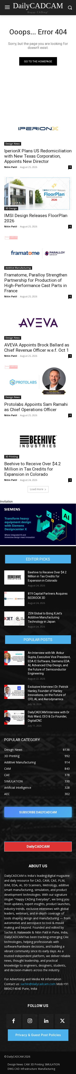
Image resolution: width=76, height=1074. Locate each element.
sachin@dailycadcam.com (38, 984)
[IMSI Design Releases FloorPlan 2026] (38, 193)
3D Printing (11, 456)
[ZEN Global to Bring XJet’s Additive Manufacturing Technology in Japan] (14, 618)
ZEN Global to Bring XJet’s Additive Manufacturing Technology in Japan (45, 617)
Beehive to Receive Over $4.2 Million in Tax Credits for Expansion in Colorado (32, 469)
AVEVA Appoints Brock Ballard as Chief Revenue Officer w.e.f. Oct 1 (36, 347)
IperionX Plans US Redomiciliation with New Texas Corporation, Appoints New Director (38, 156)
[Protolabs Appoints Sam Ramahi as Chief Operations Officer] (38, 382)
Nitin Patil (10, 167)
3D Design (11, 208)
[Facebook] (14, 1021)
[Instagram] (30, 1021)
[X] (62, 1021)
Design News (12, 143)
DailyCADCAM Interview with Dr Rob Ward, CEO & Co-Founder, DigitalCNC (48, 716)
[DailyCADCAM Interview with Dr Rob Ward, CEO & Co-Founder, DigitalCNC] (14, 717)
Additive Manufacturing (18, 267)
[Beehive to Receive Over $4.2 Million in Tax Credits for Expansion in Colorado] (38, 442)
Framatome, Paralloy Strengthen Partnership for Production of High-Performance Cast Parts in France (35, 282)
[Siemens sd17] (38, 544)
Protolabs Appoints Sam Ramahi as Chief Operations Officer (36, 407)
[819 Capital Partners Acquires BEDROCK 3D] (14, 599)
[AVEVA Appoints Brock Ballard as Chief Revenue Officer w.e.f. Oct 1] (38, 323)
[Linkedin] (46, 1021)
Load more (36, 489)
